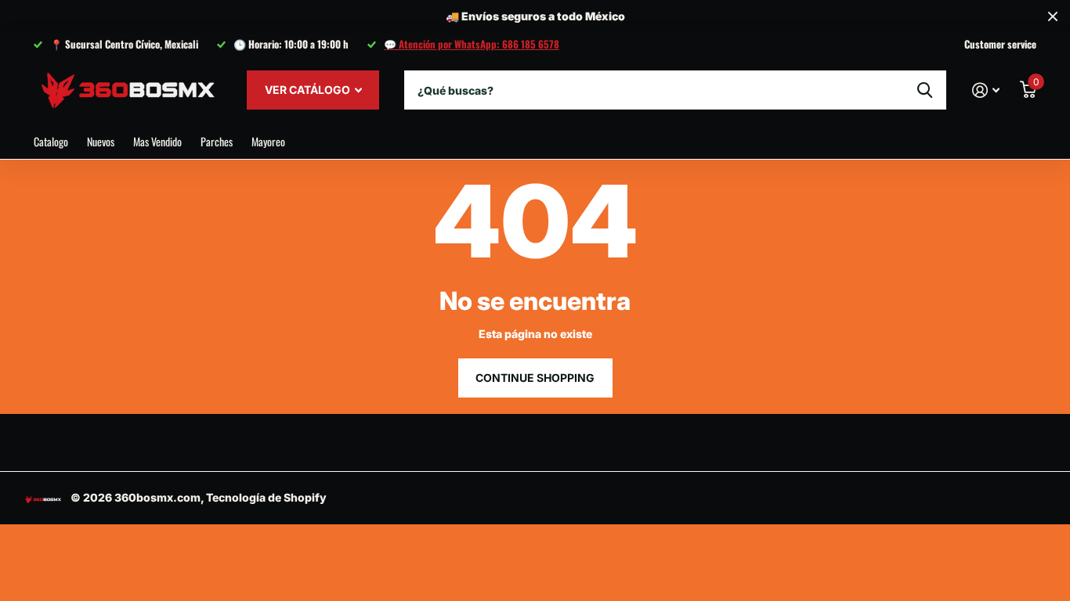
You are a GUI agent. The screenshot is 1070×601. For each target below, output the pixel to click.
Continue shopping (535, 377)
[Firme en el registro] (985, 90)
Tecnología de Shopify (266, 497)
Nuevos (100, 141)
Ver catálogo (308, 89)
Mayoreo (268, 141)
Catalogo (51, 141)
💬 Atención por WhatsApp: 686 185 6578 (471, 44)
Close (1053, 17)
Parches (217, 141)
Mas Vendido (157, 141)
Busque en (924, 90)
